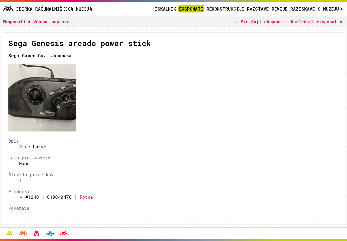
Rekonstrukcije (225, 9)
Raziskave (302, 9)
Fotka (86, 197)
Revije (279, 9)
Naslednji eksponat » (316, 21)
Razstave (258, 9)
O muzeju (330, 9)
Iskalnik (165, 9)
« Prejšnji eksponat (259, 21)
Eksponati (191, 9)
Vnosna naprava (51, 21)
